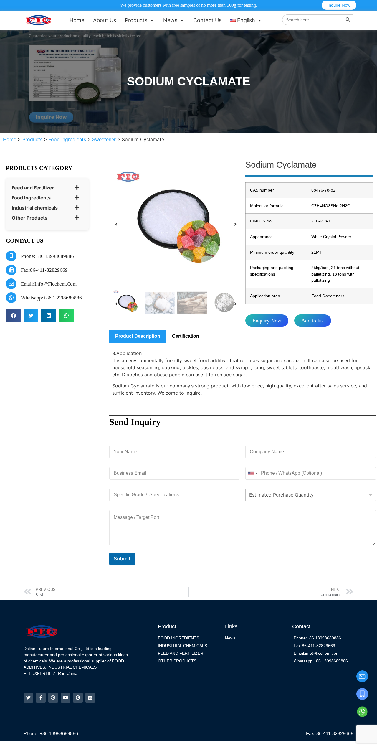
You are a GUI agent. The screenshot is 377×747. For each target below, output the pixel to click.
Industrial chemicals (35, 208)
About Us (104, 20)
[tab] (137, 336)
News (170, 20)
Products (136, 20)
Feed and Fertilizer (33, 188)
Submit (122, 559)
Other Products (29, 218)
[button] (13, 315)
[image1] (175, 224)
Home (77, 20)
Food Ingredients (31, 198)
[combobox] (252, 473)
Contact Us (207, 20)
